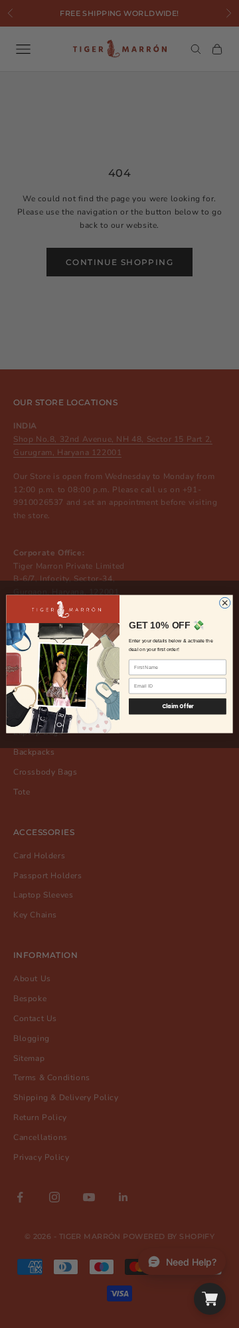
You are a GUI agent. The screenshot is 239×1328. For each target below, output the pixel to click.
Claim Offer (178, 706)
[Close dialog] (225, 602)
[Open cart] (210, 1299)
